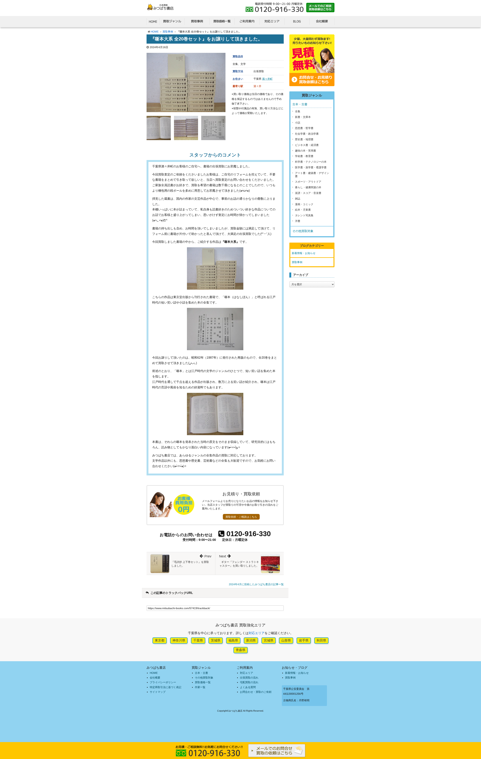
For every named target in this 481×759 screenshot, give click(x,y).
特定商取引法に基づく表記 (165, 687)
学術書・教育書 (304, 156)
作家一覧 (200, 687)
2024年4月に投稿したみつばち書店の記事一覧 (256, 584)
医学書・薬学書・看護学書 (311, 167)
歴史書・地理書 (304, 139)
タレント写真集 (304, 215)
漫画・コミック (304, 204)
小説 (297, 122)
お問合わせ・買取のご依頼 (256, 691)
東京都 (159, 640)
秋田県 (321, 640)
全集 (297, 111)
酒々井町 (267, 78)
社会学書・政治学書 (307, 133)
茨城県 (215, 640)
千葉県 (198, 640)
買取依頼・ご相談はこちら (241, 516)
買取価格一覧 (203, 682)
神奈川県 (178, 640)
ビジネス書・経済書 (307, 144)
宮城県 (268, 640)
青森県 (240, 650)
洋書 (297, 220)
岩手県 (304, 640)
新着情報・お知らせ (303, 253)
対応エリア (257, 633)
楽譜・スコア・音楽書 (308, 192)
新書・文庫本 (303, 116)
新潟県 (251, 640)
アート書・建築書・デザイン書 (312, 175)
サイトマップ (158, 691)
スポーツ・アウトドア (308, 181)
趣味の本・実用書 (305, 150)
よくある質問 (248, 687)
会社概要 (155, 677)
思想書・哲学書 (304, 128)
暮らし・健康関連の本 (308, 187)
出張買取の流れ (249, 677)
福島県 (233, 640)
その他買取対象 (302, 231)
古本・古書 (299, 104)
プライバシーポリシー (163, 682)
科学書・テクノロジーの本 (311, 161)
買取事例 (168, 31)
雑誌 (297, 198)
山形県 (286, 640)
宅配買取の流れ (249, 682)
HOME (155, 31)
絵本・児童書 (303, 209)
